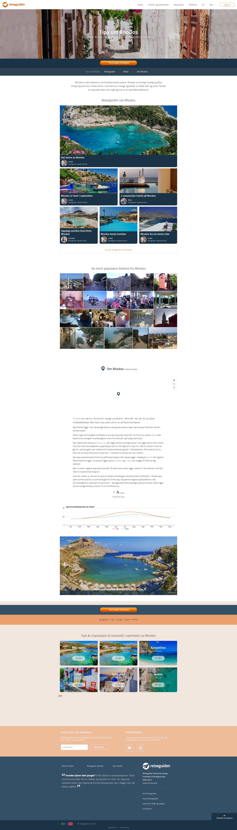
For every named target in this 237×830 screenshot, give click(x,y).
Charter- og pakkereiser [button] (158, 5)
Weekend (193, 5)
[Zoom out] (174, 384)
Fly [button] (203, 5)
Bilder (126, 71)
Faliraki (150, 457)
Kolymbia (118, 461)
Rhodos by (101, 443)
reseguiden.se (112, 827)
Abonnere (99, 747)
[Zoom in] (174, 380)
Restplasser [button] (179, 5)
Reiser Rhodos (68, 766)
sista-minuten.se (124, 827)
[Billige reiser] (70, 823)
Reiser (140, 5)
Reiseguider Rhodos (95, 766)
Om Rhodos (142, 71)
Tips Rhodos (117, 766)
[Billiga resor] (63, 823)
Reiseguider (109, 71)
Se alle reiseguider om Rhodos (118, 250)
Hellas (154, 435)
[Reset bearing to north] (174, 387)
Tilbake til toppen (224, 818)
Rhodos (77, 418)
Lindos (128, 461)
